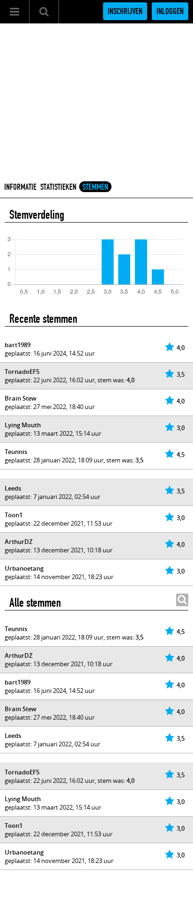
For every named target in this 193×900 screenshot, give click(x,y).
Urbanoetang (24, 568)
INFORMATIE (20, 187)
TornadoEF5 (22, 371)
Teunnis (16, 451)
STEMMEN (95, 187)
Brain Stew (21, 398)
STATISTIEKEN (58, 187)
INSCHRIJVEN (125, 11)
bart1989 (17, 345)
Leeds (13, 488)
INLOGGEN (170, 11)
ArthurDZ (18, 541)
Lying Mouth (23, 425)
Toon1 (13, 515)
